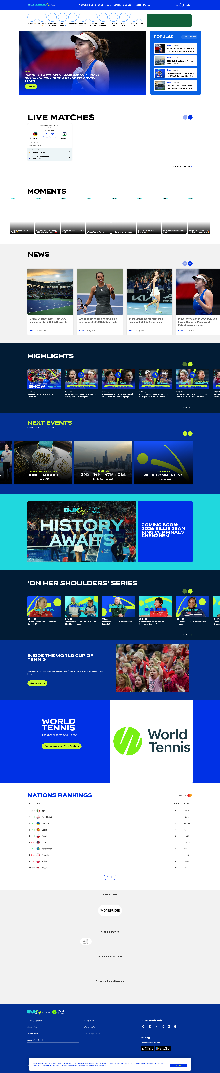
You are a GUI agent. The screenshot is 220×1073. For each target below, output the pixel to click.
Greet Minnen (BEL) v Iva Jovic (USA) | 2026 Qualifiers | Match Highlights (117, 395)
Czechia (45, 836)
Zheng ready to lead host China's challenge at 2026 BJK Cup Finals (98, 320)
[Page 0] (106, 86)
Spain (44, 830)
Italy (43, 811)
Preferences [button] (102, 1065)
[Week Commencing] (163, 462)
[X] (162, 1026)
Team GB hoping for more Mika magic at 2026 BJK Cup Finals (146, 320)
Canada (45, 855)
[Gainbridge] (110, 910)
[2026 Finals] (103, 462)
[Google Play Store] (163, 1048)
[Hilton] (126, 966)
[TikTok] (150, 1026)
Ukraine (45, 823)
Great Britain (47, 817)
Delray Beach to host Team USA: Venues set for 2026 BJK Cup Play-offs (50, 322)
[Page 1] (112, 86)
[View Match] (50, 142)
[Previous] (101, 86)
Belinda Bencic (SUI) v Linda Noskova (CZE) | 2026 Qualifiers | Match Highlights (154, 396)
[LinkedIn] (175, 1026)
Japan (44, 867)
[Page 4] (128, 86)
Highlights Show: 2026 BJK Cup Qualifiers (41, 395)
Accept (178, 1065)
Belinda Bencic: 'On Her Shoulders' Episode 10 (42, 623)
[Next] (138, 86)
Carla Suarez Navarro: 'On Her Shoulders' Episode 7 (151, 623)
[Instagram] (143, 1026)
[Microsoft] (118, 941)
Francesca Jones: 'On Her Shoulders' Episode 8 (117, 623)
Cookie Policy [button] (56, 1065)
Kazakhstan (47, 849)
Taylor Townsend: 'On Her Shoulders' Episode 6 (191, 623)
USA (44, 842)
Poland (45, 861)
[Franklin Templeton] (110, 966)
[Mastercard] (102, 941)
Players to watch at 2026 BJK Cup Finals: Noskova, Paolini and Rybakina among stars (197, 322)
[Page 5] (133, 86)
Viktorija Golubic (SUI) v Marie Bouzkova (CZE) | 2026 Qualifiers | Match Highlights (81, 396)
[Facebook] (169, 1026)
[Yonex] (118, 991)
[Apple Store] (147, 1048)
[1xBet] (134, 941)
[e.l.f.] (86, 941)
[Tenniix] (102, 991)
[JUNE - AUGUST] (43, 462)
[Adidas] (94, 966)
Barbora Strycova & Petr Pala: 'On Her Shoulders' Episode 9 (80, 623)
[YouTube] (156, 1026)
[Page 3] (123, 86)
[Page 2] (117, 86)
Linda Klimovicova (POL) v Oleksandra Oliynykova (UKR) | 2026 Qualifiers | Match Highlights (191, 396)
